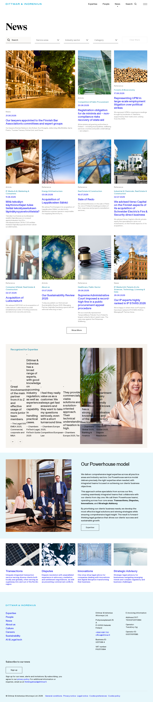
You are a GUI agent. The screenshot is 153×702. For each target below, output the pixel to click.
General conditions (53, 696)
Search (129, 4)
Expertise (92, 4)
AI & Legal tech (14, 639)
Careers (10, 632)
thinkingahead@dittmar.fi (35, 682)
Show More (76, 330)
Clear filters (134, 40)
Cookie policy (114, 696)
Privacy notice (69, 696)
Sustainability (13, 636)
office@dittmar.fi (103, 635)
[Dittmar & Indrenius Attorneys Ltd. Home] (24, 4)
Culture (10, 628)
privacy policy (23, 679)
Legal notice (82, 696)
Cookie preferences (98, 696)
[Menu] (145, 4)
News (117, 4)
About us (10, 624)
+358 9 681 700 (102, 632)
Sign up (14, 670)
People (106, 4)
